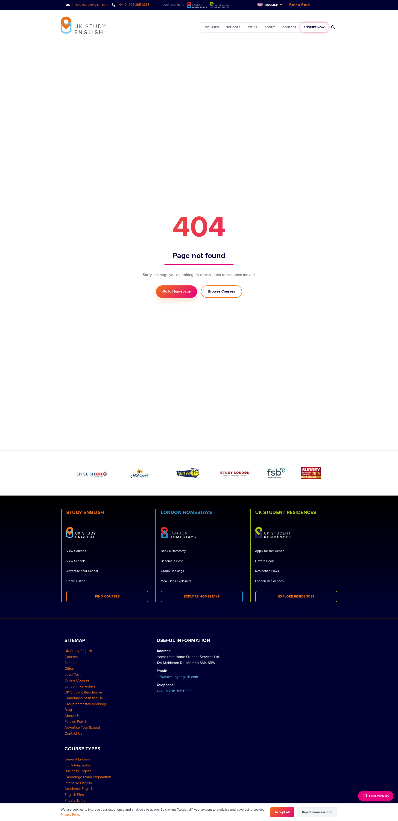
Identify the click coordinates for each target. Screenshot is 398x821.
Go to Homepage (176, 291)
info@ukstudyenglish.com (89, 5)
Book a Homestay (173, 551)
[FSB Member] (276, 473)
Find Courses (107, 596)
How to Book (264, 561)
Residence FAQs (267, 571)
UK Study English (78, 651)
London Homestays (79, 686)
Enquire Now (314, 27)
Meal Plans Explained (176, 581)
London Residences (269, 581)
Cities (252, 27)
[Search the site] (333, 27)
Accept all (282, 812)
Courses (212, 27)
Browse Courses (221, 291)
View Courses (76, 551)
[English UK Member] (92, 473)
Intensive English (78, 783)
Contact (289, 27)
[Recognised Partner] (187, 473)
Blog (68, 710)
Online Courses (76, 680)
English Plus (74, 794)
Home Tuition (75, 581)
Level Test (72, 674)
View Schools (75, 561)
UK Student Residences (83, 692)
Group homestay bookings (85, 704)
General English (77, 759)
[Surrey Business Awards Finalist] (311, 473)
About (270, 27)
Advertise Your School (82, 571)
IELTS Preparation (78, 765)
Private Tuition (76, 800)
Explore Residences (296, 596)
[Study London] (235, 473)
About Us (71, 716)
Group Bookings (172, 571)
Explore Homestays (202, 596)
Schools (233, 27)
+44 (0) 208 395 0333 (133, 5)
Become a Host (172, 561)
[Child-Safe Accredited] (139, 473)
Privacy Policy (70, 815)
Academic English (78, 788)
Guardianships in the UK (83, 698)
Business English (77, 771)
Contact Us (73, 733)
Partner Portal (299, 5)
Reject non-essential (317, 812)
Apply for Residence (269, 551)
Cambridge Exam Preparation (87, 777)
